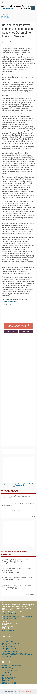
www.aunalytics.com (11, 301)
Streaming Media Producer (9, 684)
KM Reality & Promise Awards (10, 651)
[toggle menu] (33, 8)
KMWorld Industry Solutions (10, 648)
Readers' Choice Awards (9, 650)
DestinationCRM (6, 667)
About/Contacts (6, 656)
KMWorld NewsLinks (7, 645)
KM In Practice (5, 17)
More (33, 516)
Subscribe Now (17, 325)
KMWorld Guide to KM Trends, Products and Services (17, 655)
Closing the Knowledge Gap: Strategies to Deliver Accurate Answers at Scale (16, 569)
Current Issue (11, 332)
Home (3, 640)
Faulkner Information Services (10, 670)
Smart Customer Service (9, 677)
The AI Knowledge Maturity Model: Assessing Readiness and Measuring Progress (15, 560)
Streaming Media (6, 680)
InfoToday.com (6, 672)
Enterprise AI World (7, 669)
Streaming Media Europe (9, 682)
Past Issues (26, 332)
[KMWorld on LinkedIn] (12, 616)
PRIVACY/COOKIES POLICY (9, 630)
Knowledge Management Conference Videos (15, 653)
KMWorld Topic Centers (8, 646)
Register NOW (7, 8)
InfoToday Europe (7, 674)
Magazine (7, 641)
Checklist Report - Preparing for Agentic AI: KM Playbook (18, 504)
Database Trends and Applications (11, 665)
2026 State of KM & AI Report (19, 511)
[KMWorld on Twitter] (27, 616)
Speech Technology (7, 679)
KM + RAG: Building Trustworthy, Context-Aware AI (17, 578)
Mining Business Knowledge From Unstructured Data (16, 497)
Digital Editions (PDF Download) (11, 643)
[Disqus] (18, 365)
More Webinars (30, 594)
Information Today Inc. (8, 613)
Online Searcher (6, 675)
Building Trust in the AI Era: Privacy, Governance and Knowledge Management (17, 586)
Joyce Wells (5, 16)
